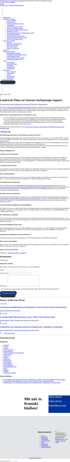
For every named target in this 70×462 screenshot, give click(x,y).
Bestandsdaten (12, 253)
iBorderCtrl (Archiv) (12, 31)
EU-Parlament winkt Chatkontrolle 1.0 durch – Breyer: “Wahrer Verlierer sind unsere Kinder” (27, 317)
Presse (5, 61)
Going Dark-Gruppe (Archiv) (15, 26)
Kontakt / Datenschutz (13, 48)
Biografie (9, 42)
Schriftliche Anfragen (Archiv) (15, 23)
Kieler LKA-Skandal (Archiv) (15, 39)
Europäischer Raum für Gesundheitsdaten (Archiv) (20, 33)
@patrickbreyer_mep (57, 405)
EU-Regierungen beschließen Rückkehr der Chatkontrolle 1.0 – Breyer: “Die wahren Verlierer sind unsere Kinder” (33, 307)
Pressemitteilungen (12, 64)
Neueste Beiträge (11, 20)
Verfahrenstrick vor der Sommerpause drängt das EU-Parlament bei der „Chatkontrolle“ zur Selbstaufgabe (31, 327)
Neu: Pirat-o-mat (11, 71)
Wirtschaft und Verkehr (9, 373)
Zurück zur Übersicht (7, 82)
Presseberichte (11, 68)
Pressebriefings (11, 67)
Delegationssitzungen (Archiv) (15, 59)
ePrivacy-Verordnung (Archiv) (15, 28)
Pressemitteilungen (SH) (9, 366)
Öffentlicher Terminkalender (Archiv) (17, 54)
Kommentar (3, 286)
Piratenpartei (10, 78)
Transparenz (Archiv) (9, 51)
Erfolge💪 (6, 50)
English (2, 4)
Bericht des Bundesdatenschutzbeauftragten (19, 107)
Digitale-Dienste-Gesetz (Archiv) (16, 36)
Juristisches (6, 356)
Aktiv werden (10, 73)
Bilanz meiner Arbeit (12, 45)
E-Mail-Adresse (4, 273)
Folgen (9, 74)
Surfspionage (22, 253)
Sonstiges (6, 370)
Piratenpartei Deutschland (44, 438)
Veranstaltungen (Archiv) (13, 53)
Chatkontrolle (10, 25)
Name (1, 270)
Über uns (43, 436)
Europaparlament (4, 104)
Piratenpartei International (44, 444)
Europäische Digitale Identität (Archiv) (17, 30)
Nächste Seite (11, 333)
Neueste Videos (11, 22)
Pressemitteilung (7, 363)
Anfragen (6, 346)
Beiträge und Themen (9, 19)
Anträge (5, 348)
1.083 (5, 333)
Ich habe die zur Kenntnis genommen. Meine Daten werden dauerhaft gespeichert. (30, 289)
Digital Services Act (8, 349)
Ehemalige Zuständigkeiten (14, 43)
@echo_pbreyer (55, 396)
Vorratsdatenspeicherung (13, 34)
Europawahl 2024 (8, 79)
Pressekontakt (10, 62)
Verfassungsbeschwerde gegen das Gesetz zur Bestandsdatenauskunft (34, 185)
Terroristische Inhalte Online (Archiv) (17, 37)
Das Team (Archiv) (12, 47)
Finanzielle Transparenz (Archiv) (16, 57)
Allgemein (6, 345)
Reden (5, 368)
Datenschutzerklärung (14, 289)
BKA (17, 253)
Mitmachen (6, 70)
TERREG (6, 371)
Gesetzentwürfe (34, 320)
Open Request (11, 76)
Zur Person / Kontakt (9, 40)
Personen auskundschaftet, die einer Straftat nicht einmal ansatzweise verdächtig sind (33, 197)
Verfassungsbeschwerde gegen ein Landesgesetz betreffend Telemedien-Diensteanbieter (23, 187)
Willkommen (6, 17)
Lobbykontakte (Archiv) (13, 56)
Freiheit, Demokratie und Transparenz (20, 104)
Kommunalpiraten (46, 447)
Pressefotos (10, 65)
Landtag (5, 357)
